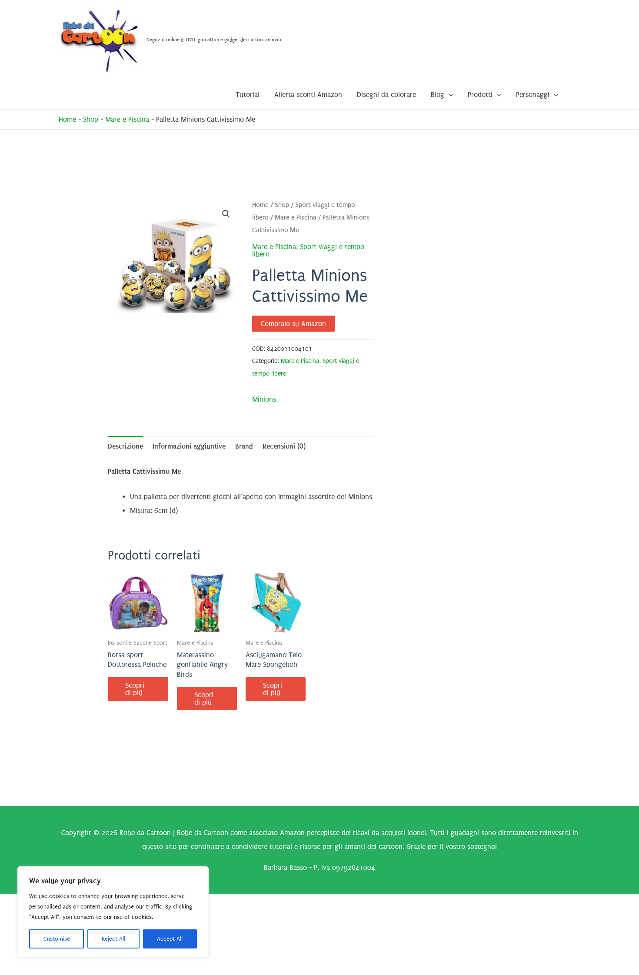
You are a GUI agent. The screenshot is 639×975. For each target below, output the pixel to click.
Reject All (113, 938)
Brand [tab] (244, 446)
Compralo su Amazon (293, 323)
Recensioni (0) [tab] (284, 446)
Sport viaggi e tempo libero (308, 250)
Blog (437, 94)
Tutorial (248, 94)
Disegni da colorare (386, 94)
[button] (226, 214)
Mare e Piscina (127, 119)
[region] (113, 912)
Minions (264, 399)
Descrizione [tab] (125, 446)
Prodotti (480, 94)
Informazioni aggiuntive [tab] (189, 446)
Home (67, 119)
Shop (90, 119)
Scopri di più (134, 689)
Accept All (170, 938)
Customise (56, 938)
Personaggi (532, 94)
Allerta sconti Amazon (308, 94)
